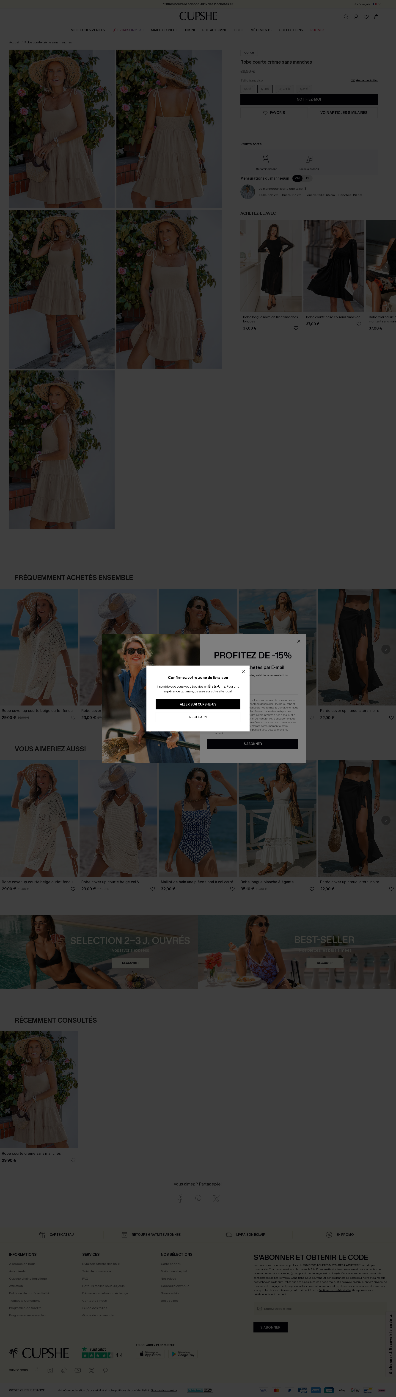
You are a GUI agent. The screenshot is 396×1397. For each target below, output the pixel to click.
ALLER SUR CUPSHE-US (198, 704)
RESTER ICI (198, 717)
